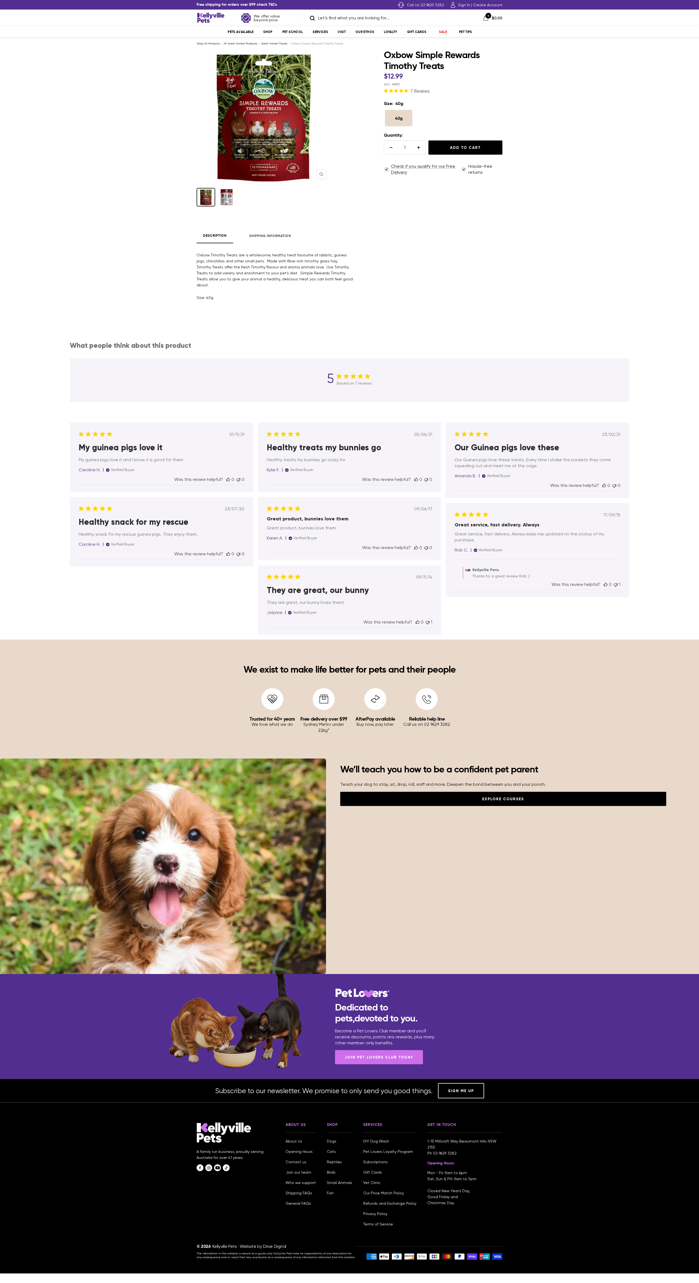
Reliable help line (427, 719)
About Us (294, 1141)
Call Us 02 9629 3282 (425, 5)
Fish (330, 1193)
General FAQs (298, 1203)
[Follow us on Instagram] (208, 1167)
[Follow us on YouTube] (217, 1167)
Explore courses (503, 798)
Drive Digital (274, 1246)
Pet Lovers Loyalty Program (388, 1151)
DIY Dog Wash (376, 1141)
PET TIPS (465, 32)
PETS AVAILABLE (240, 32)
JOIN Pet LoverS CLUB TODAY (379, 1057)
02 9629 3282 (445, 1153)
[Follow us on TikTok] (226, 1167)
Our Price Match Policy (383, 1193)
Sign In (464, 5)
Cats (331, 1151)
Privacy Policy (375, 1214)
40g (398, 118)
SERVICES (320, 32)
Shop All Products (208, 43)
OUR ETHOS (365, 32)
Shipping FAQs (299, 1193)
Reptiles (334, 1162)
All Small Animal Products (240, 43)
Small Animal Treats (274, 43)
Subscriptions (375, 1162)
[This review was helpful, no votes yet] (228, 479)
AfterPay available (375, 719)
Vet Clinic (371, 1182)
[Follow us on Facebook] (200, 1167)
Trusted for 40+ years (272, 719)
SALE (443, 32)
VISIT (342, 32)
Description (215, 236)
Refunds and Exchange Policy (389, 1203)
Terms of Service (378, 1224)
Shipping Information (270, 236)
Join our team (298, 1172)
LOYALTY (390, 32)
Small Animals (339, 1182)
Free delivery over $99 (323, 719)
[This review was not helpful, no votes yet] (238, 479)
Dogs (331, 1141)
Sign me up (461, 1090)
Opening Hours (299, 1151)
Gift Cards (416, 32)
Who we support (301, 1182)
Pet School (292, 32)
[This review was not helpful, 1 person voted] (616, 584)
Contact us (296, 1162)
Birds (331, 1172)
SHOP (267, 32)
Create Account (487, 5)
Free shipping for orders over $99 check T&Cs (237, 4)
